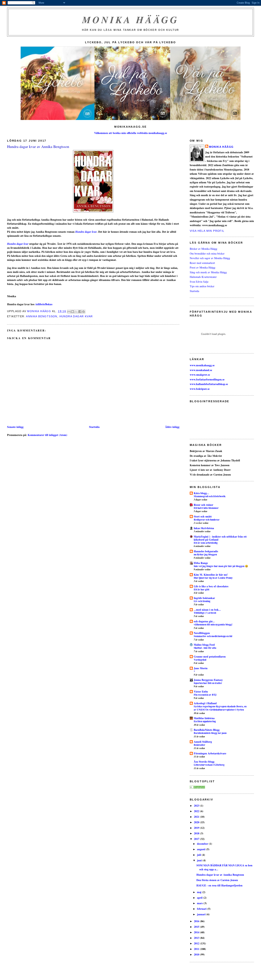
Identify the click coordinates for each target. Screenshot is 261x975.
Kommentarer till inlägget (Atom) (47, 435)
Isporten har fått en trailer (208, 683)
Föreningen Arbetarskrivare (210, 753)
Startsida (94, 427)
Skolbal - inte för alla (205, 648)
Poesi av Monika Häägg (202, 267)
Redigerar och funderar (207, 519)
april (200, 898)
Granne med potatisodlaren (210, 656)
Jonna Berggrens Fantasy (208, 680)
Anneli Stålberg (203, 742)
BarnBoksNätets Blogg (207, 730)
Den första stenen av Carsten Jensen (217, 880)
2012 (197, 943)
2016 (197, 921)
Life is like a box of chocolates (211, 586)
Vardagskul (200, 660)
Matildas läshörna (204, 718)
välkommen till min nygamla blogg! (213, 624)
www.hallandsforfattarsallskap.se (209, 384)
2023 (197, 806)
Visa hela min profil (207, 230)
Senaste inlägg (15, 427)
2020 (197, 822)
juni (200, 860)
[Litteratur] (197, 788)
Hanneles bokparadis (206, 551)
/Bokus (48, 304)
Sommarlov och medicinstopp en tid (213, 636)
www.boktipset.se (200, 389)
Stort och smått (203, 516)
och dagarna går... (204, 621)
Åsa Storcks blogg (204, 762)
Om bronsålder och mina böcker (207, 253)
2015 (197, 927)
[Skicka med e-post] (69, 311)
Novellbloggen (202, 633)
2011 (197, 949)
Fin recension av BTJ (205, 695)
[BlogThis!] (73, 311)
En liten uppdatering (205, 721)
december (203, 844)
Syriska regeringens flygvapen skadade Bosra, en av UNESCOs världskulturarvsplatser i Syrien (220, 707)
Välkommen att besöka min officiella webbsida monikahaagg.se (130, 133)
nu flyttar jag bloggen (205, 554)
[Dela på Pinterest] (83, 311)
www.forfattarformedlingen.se (207, 379)
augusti (201, 849)
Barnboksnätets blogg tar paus (210, 733)
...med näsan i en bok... (207, 610)
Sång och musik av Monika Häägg (208, 272)
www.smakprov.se (200, 375)
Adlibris (40, 304)
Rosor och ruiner (203, 505)
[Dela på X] (76, 311)
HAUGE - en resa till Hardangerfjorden (219, 885)
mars (200, 903)
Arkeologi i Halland (205, 703)
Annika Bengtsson (41, 316)
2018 (197, 833)
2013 (197, 938)
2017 (197, 839)
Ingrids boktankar (204, 598)
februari (202, 909)
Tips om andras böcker (202, 286)
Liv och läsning (202, 601)
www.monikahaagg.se (202, 365)
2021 (197, 817)
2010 (197, 954)
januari (201, 914)
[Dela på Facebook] (80, 311)
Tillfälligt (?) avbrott (205, 613)
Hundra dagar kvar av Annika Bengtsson (220, 875)
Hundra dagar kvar (86, 232)
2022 (197, 811)
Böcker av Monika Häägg (203, 248)
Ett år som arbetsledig (206, 543)
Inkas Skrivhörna (204, 528)
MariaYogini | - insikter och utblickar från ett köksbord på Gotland (220, 538)
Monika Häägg (130, 19)
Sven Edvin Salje (199, 281)
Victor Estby (201, 691)
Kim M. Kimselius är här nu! (211, 575)
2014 (197, 932)
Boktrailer (199, 745)
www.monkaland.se (201, 370)
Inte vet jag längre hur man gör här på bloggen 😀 (221, 566)
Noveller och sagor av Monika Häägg (210, 258)
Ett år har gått (201, 589)
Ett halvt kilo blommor (206, 508)
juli (199, 855)
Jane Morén (201, 668)
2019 (197, 828)
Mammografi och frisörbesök (209, 496)
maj (199, 892)
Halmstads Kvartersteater (203, 277)
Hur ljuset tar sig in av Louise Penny (213, 578)
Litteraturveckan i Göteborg (209, 765)
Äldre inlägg (172, 427)
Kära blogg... (201, 493)
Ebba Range (201, 563)
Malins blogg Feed (204, 645)
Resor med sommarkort (202, 263)
